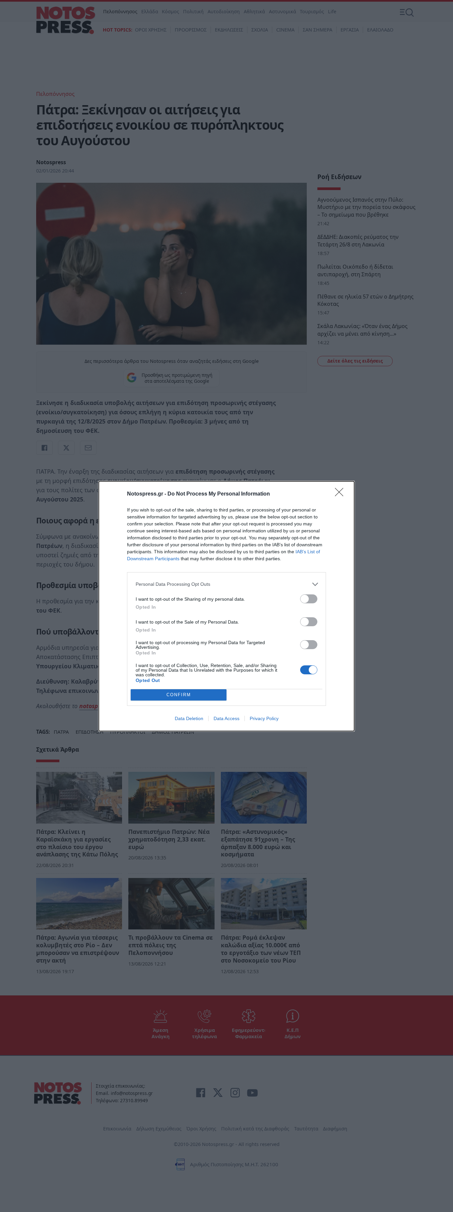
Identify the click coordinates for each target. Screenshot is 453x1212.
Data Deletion (189, 718)
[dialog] (226, 606)
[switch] (308, 598)
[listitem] (226, 584)
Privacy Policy (264, 718)
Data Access (226, 718)
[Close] (341, 494)
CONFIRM (178, 694)
